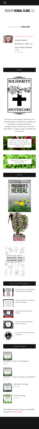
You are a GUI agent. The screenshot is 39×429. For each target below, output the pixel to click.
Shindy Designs (17, 412)
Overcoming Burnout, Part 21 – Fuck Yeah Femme (24, 43)
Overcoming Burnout (24, 36)
